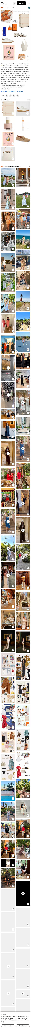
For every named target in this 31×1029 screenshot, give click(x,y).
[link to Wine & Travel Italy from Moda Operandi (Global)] (8, 139)
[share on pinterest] (10, 95)
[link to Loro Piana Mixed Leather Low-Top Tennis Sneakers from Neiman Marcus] (23, 108)
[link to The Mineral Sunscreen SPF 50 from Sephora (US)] (23, 124)
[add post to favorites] (27, 59)
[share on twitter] (14, 95)
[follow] (29, 8)
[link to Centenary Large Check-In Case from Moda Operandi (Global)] (8, 108)
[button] (29, 3)
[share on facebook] (7, 95)
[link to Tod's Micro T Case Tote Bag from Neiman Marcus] (8, 154)
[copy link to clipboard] (17, 95)
